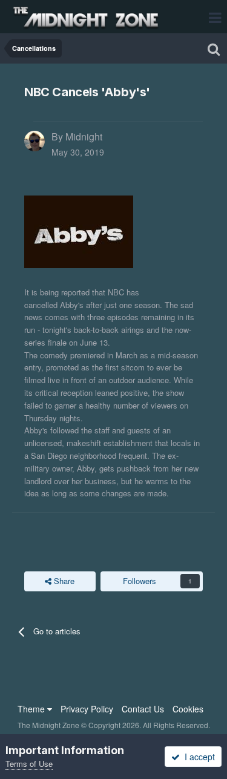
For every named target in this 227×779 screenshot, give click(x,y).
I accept (197, 757)
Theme (32, 709)
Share (62, 581)
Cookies (188, 709)
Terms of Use (29, 763)
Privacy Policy (87, 709)
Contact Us (143, 709)
